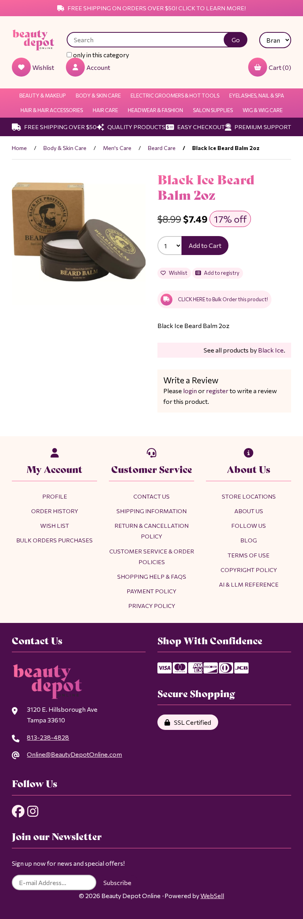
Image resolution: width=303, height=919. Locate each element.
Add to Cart (205, 245)
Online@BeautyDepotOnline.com (74, 754)
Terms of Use (248, 555)
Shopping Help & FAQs (151, 576)
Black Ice (271, 350)
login (190, 390)
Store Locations (249, 496)
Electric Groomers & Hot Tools (175, 95)
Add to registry (220, 273)
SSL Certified (191, 722)
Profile (54, 496)
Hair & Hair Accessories (52, 110)
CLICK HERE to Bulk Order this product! (223, 299)
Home (19, 147)
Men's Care (117, 147)
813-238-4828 (48, 737)
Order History (54, 510)
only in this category (100, 54)
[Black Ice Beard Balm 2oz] (79, 238)
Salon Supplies (213, 110)
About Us (248, 510)
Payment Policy (151, 591)
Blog (248, 540)
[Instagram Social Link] (32, 811)
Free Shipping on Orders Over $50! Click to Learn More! (156, 7)
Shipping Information (151, 510)
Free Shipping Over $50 (60, 126)
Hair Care (105, 110)
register (217, 390)
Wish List (54, 525)
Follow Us (248, 525)
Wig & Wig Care (262, 110)
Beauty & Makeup (42, 95)
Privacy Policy (151, 605)
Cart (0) (280, 67)
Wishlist (177, 273)
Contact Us (151, 496)
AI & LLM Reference (249, 584)
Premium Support (262, 126)
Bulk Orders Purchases (54, 540)
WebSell (212, 895)
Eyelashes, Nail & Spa (256, 95)
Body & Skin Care (98, 95)
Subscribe (117, 882)
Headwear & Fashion (155, 110)
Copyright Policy (249, 569)
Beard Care (162, 147)
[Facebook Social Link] (18, 811)
